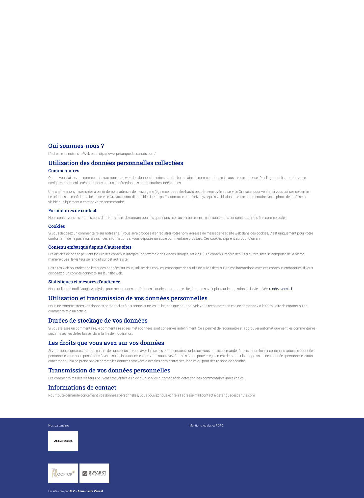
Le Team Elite (324, 13)
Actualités (292, 13)
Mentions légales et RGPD (206, 425)
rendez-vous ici (280, 289)
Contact (349, 13)
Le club (230, 13)
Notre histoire (260, 13)
